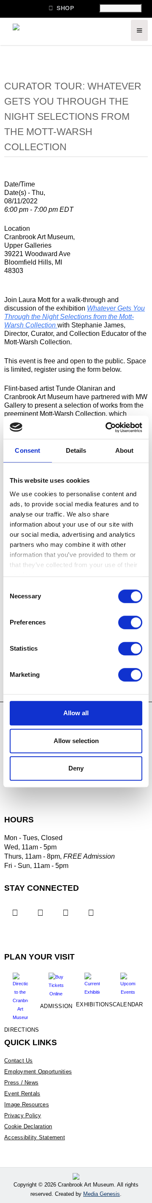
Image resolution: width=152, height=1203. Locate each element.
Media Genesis (101, 1194)
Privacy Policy (22, 1115)
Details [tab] (76, 450)
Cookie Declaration (28, 1126)
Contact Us (18, 1060)
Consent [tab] (27, 450)
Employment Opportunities (38, 1071)
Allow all (76, 712)
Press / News (21, 1082)
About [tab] (124, 450)
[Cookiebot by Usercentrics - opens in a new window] (107, 427)
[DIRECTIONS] (20, 994)
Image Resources (26, 1104)
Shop (61, 8)
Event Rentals (22, 1093)
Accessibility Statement (34, 1137)
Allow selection (76, 740)
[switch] (130, 622)
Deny (76, 768)
